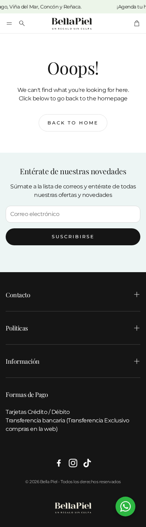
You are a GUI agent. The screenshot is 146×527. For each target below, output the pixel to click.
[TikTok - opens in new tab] (87, 463)
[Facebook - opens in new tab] (59, 463)
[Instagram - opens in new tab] (73, 463)
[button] (9, 23)
